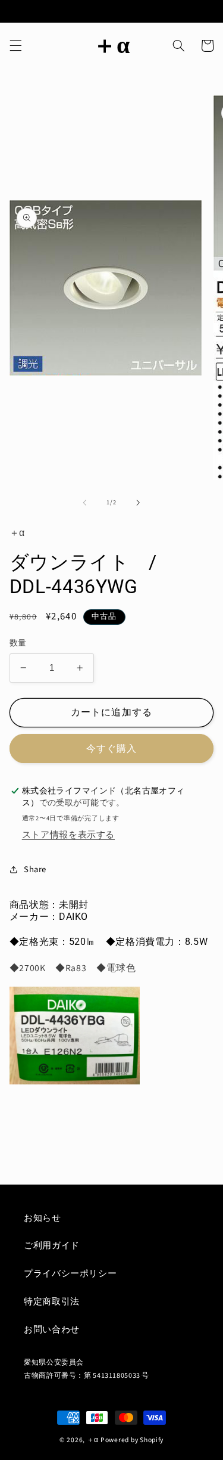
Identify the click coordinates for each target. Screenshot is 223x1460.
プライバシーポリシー (70, 1273)
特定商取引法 (52, 1301)
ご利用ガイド (52, 1245)
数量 (18, 643)
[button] (16, 46)
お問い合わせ (52, 1329)
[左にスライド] (84, 502)
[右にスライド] (138, 502)
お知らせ (42, 1218)
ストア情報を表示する (68, 835)
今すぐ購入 (111, 748)
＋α (93, 1440)
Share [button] (35, 869)
